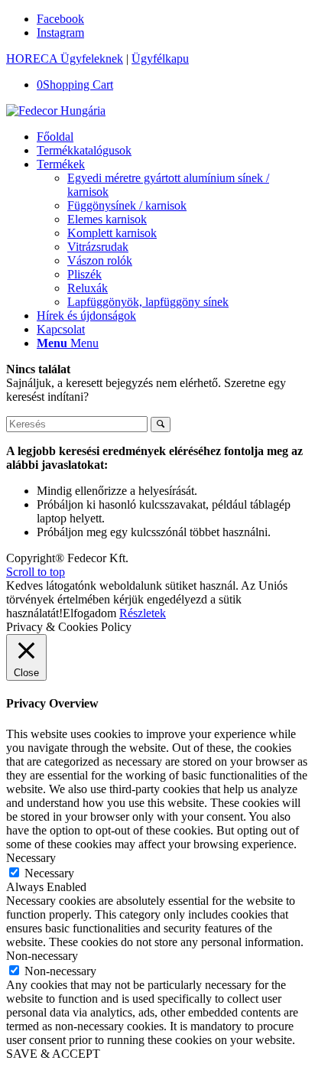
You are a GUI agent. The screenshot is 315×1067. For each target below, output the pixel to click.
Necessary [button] (31, 857)
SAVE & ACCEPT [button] (53, 1053)
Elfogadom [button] (89, 613)
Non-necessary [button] (42, 955)
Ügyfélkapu (160, 58)
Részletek (142, 613)
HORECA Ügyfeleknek (64, 58)
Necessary (49, 873)
